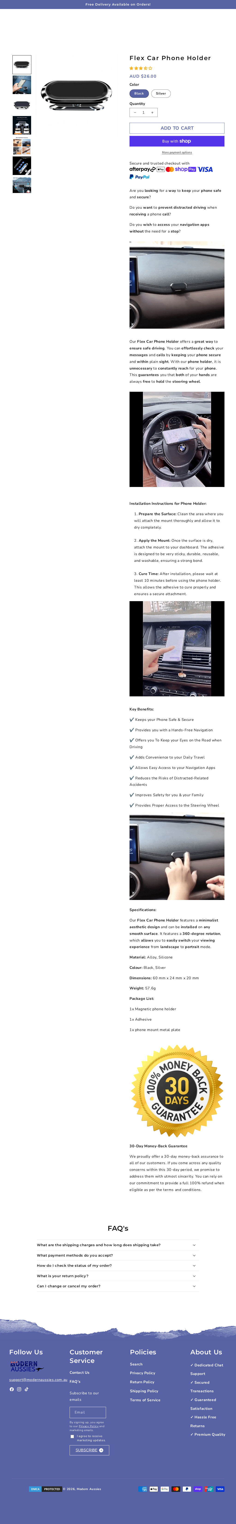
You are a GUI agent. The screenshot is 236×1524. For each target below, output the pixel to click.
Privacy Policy (89, 1426)
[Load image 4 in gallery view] (22, 125)
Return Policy (142, 1382)
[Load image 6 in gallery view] (22, 165)
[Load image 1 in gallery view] (22, 64)
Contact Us (80, 1372)
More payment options (177, 152)
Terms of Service (145, 1400)
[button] (141, 68)
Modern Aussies (89, 1489)
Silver (161, 93)
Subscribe (86, 1450)
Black (139, 93)
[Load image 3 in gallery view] (22, 105)
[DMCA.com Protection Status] (45, 1489)
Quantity (137, 103)
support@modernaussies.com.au (38, 1379)
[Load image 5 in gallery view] (22, 145)
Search (136, 1364)
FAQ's (75, 1381)
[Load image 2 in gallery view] (22, 85)
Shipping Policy (144, 1391)
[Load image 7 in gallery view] (22, 186)
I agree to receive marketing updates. (91, 1438)
